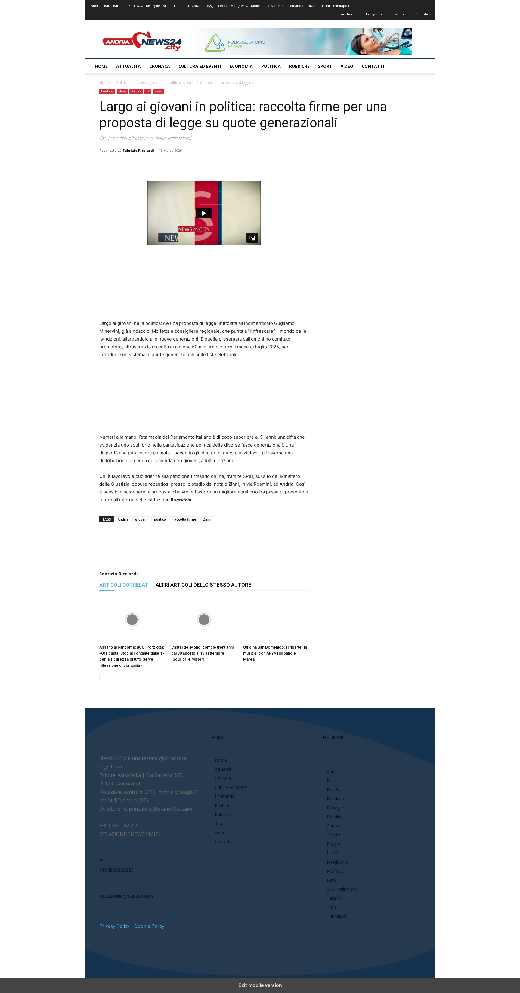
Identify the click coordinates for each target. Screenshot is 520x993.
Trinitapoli (341, 5)
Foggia (210, 5)
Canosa (183, 5)
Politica (271, 66)
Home (101, 66)
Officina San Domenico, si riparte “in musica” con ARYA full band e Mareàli (275, 653)
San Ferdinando (290, 5)
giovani (141, 519)
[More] (232, 164)
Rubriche (299, 66)
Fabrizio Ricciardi (138, 150)
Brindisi (169, 5)
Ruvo (271, 5)
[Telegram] (218, 164)
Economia (241, 66)
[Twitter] (163, 164)
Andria (96, 5)
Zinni (207, 519)
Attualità (128, 66)
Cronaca (159, 66)
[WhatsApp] (177, 164)
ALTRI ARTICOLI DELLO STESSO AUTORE (203, 585)
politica (160, 519)
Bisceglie (153, 5)
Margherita (239, 5)
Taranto (312, 5)
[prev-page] (103, 677)
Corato (197, 5)
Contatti (373, 66)
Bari (107, 5)
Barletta (119, 5)
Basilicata (135, 5)
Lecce (223, 5)
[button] (422, 67)
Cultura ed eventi (199, 66)
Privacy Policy (114, 926)
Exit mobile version (260, 985)
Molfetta (258, 5)
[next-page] (112, 677)
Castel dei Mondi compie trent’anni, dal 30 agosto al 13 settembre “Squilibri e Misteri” (202, 653)
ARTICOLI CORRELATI (124, 585)
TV (148, 91)
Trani (325, 5)
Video (347, 66)
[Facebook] (149, 164)
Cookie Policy (149, 926)
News (122, 91)
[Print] (204, 164)
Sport (325, 66)
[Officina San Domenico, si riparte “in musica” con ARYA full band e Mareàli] (276, 619)
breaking (107, 91)
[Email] (190, 164)
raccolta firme (184, 519)
